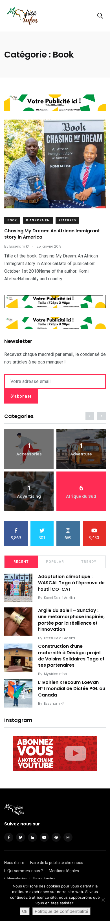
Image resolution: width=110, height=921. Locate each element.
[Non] (103, 900)
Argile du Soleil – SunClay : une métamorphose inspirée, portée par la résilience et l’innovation (71, 620)
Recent (21, 562)
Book (12, 220)
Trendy (88, 562)
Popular (55, 562)
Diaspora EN (38, 220)
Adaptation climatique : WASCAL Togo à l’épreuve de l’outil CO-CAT (71, 582)
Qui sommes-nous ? (25, 871)
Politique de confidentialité (61, 911)
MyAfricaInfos (55, 673)
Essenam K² (53, 703)
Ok (24, 911)
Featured (67, 220)
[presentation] (89, 416)
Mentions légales (64, 871)
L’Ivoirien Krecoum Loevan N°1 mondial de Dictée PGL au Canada (71, 688)
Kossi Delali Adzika (59, 597)
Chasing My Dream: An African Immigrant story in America (52, 234)
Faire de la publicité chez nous (56, 862)
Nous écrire (14, 862)
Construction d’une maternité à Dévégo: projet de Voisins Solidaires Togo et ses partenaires (71, 656)
